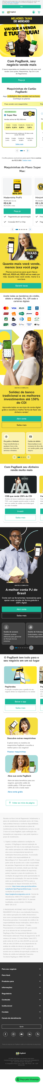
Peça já (21, 80)
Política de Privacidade (13, 2)
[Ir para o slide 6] (26, 229)
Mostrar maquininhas (16, 752)
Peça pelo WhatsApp (29, 1079)
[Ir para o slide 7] (27, 647)
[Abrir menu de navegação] (3, 12)
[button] (21, 20)
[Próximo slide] (27, 150)
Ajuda (21, 1027)
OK (21, 7)
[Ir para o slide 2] (24, 150)
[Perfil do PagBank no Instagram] (13, 1034)
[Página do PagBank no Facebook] (5, 1034)
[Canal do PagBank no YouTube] (21, 1034)
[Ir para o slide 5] (24, 229)
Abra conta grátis (15, 792)
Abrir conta (21, 418)
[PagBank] (12, 12)
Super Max (12, 115)
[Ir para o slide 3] (21, 229)
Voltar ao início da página (23, 803)
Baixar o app (20, 701)
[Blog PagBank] (38, 1034)
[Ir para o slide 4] (22, 647)
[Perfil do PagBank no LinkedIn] (29, 1034)
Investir (20, 511)
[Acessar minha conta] (33, 12)
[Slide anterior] (17, 150)
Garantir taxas (21, 285)
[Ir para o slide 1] (21, 150)
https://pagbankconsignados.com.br (17, 894)
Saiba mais (19, 144)
